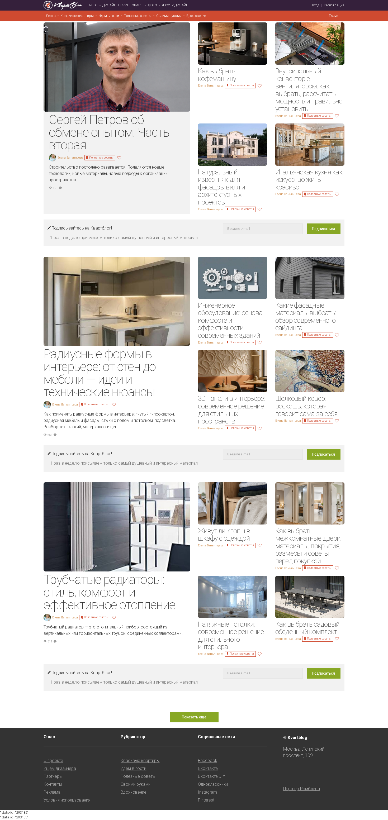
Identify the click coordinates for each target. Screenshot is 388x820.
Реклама (52, 792)
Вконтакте (208, 768)
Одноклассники (213, 784)
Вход (315, 5)
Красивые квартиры (77, 16)
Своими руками (169, 16)
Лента (51, 16)
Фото (152, 5)
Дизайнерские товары (122, 5)
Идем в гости (108, 16)
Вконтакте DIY (211, 776)
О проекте (53, 760)
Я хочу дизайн (175, 5)
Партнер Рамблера (301, 788)
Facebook (207, 760)
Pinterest (206, 800)
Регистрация (334, 5)
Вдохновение (196, 16)
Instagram (207, 792)
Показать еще (194, 717)
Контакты (53, 784)
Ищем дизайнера (60, 768)
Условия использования (67, 800)
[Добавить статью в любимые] (120, 157)
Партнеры (53, 776)
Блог (93, 5)
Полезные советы (138, 16)
